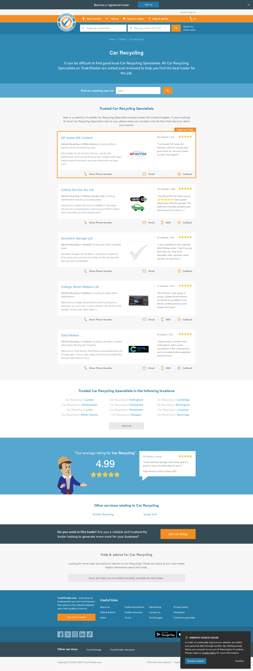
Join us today (178, 534)
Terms (128, 617)
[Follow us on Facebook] (60, 634)
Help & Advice (107, 612)
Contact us (154, 612)
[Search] (176, 28)
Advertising (155, 607)
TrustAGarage (93, 649)
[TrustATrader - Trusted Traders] (66, 17)
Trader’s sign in (188, 12)
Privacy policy (180, 607)
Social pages (155, 617)
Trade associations (134, 607)
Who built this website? (159, 662)
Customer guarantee (184, 617)
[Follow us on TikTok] (90, 634)
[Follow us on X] (68, 634)
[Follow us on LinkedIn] (82, 634)
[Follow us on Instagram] (75, 634)
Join (148, 4)
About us (105, 607)
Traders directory (134, 612)
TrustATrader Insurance (122, 649)
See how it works (76, 617)
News (103, 617)
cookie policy (209, 652)
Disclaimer (179, 612)
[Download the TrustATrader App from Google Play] (165, 634)
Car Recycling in (79, 399)
